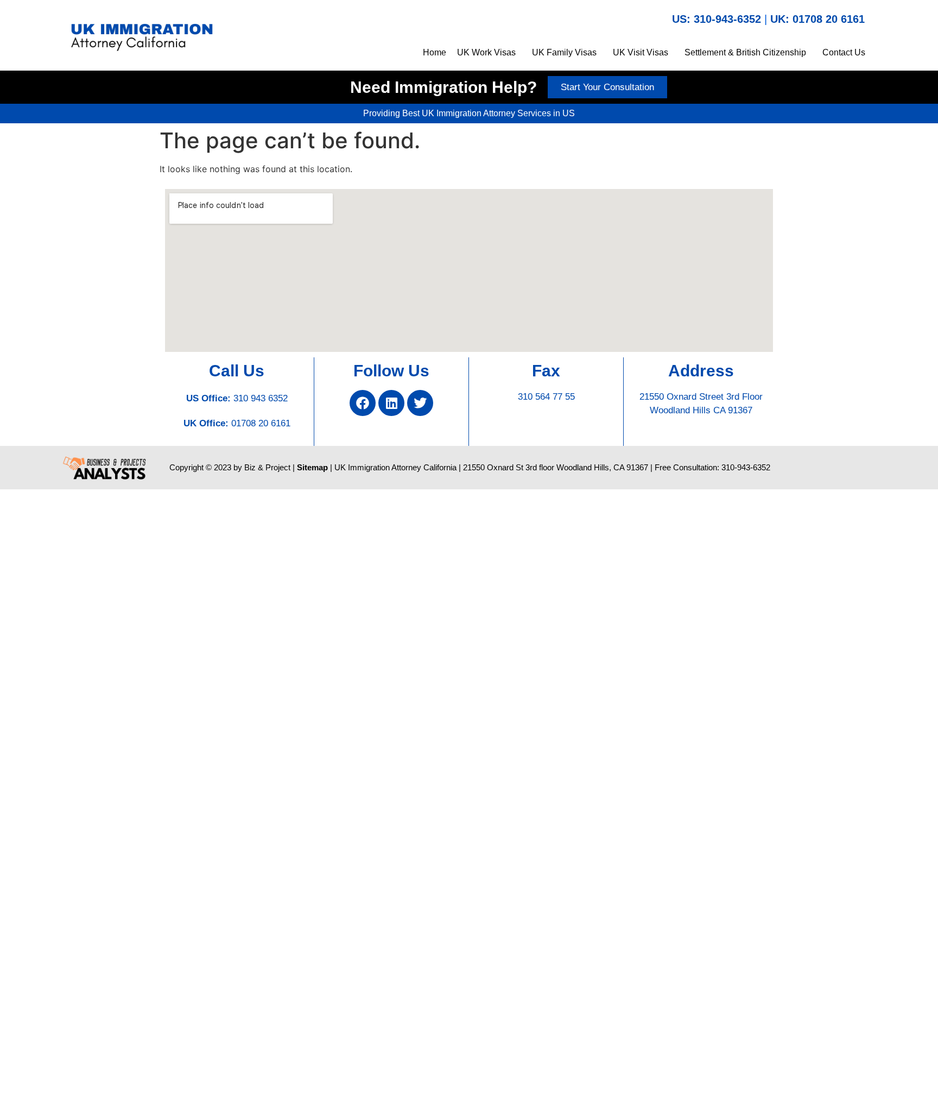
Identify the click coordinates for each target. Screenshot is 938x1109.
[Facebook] (363, 403)
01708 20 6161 (260, 423)
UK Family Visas (564, 52)
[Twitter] (420, 403)
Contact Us (843, 52)
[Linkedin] (391, 403)
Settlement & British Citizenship (745, 52)
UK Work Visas (486, 52)
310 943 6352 (260, 398)
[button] (489, 53)
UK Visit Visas (640, 52)
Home (434, 52)
